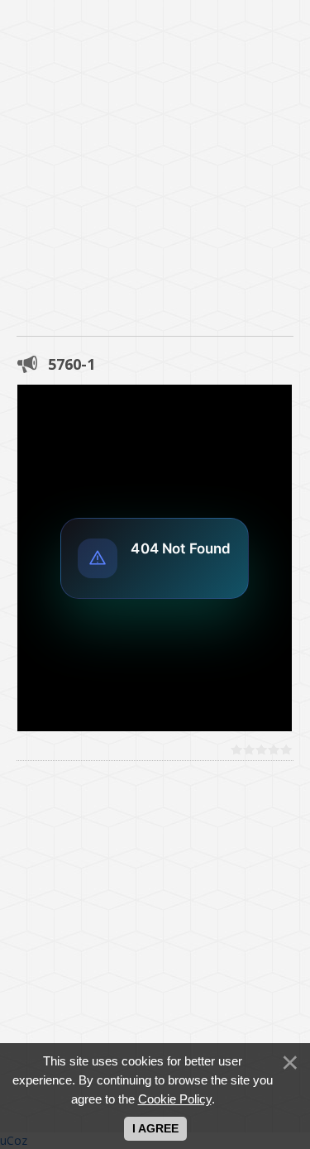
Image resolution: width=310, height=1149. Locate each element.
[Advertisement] (155, 155)
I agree (155, 1128)
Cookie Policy (175, 1099)
